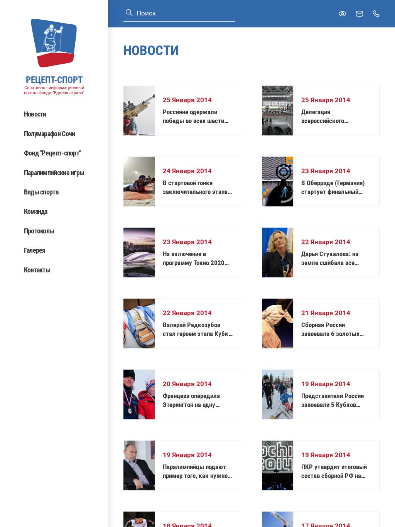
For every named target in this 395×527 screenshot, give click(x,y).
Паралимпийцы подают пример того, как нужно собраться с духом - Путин (195, 471)
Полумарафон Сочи (49, 134)
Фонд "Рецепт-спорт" (52, 153)
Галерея (35, 250)
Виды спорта (41, 192)
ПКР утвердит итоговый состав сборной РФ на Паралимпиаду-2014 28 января (334, 471)
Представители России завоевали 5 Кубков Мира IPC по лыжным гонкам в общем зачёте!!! (335, 400)
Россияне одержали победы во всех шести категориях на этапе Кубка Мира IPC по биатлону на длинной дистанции (193, 116)
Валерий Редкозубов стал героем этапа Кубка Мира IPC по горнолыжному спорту (197, 329)
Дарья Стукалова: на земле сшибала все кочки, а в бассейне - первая (330, 258)
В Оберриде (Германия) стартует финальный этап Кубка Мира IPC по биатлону (334, 187)
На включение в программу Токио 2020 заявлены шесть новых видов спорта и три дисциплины (194, 258)
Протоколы (39, 231)
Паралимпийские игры (54, 173)
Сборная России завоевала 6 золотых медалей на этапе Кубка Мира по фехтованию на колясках (334, 329)
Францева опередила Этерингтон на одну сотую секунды (191, 400)
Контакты (37, 270)
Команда (35, 211)
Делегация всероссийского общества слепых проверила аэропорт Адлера (328, 116)
